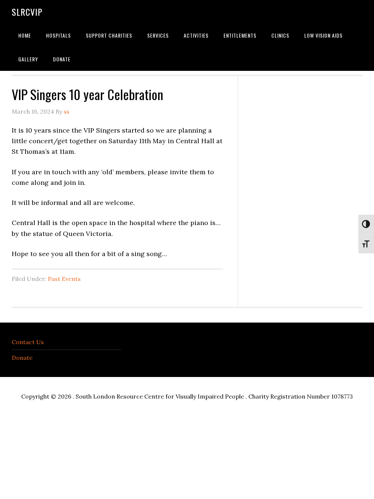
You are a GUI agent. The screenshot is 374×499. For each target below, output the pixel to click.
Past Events (64, 278)
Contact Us (28, 342)
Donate (22, 357)
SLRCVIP (27, 11)
